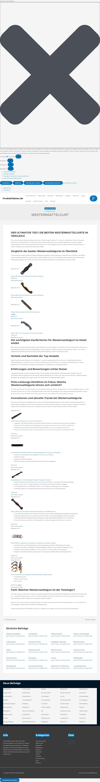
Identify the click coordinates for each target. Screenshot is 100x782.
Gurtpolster (33, 634)
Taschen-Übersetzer (28, 711)
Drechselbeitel (45, 700)
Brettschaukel (78, 642)
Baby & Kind (41, 195)
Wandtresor (63, 689)
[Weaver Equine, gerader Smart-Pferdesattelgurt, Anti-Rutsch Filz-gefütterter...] (26, 304)
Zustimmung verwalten (9, 780)
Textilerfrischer (26, 696)
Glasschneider (83, 711)
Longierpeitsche (79, 666)
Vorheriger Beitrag (9, 619)
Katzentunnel (64, 707)
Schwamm (82, 718)
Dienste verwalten (9, 174)
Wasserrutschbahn (13, 634)
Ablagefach (44, 721)
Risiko (8, 650)
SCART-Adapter (46, 707)
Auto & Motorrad (31, 195)
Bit (42, 711)
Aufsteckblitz (26, 692)
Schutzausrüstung (36, 666)
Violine (53, 658)
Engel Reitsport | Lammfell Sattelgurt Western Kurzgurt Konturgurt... (31, 480)
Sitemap (70, 745)
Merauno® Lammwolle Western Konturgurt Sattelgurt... (27, 276)
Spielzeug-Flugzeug (9, 703)
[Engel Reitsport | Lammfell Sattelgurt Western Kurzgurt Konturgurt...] (17, 474)
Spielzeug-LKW (7, 714)
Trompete (44, 703)
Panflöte (5, 700)
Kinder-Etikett (26, 689)
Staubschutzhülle (65, 692)
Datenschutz (7, 188)
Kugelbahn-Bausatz (58, 642)
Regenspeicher (7, 707)
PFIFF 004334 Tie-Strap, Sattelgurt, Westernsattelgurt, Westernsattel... (31, 574)
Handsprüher (7, 689)
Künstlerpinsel (45, 718)
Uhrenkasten (45, 696)
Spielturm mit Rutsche (60, 666)
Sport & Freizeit (37, 201)
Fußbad (5, 718)
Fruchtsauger (83, 700)
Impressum (7, 190)
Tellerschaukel (56, 634)
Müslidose (25, 703)
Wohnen (52, 201)
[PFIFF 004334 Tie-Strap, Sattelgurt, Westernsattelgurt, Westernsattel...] (17, 567)
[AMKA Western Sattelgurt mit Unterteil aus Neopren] (17, 415)
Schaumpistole (64, 703)
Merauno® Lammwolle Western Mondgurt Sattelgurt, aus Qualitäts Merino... (33, 511)
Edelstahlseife (83, 689)
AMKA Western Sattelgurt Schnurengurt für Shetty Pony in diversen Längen (33, 543)
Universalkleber (27, 700)
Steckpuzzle (45, 714)
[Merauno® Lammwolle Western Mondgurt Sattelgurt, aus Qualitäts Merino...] (26, 325)
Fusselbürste (64, 718)
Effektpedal (77, 658)
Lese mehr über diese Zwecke (13, 178)
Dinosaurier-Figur (65, 711)
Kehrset (81, 707)
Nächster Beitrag (91, 619)
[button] (50, 75)
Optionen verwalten (9, 171)
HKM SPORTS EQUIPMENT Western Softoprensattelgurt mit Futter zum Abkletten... (36, 452)
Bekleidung (59, 195)
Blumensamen (26, 718)
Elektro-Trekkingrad (81, 634)
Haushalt (28, 201)
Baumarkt (51, 195)
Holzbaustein (26, 714)
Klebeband (25, 707)
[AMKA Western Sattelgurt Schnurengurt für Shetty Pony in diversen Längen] (17, 535)
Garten (83, 195)
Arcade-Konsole (35, 642)
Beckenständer (84, 696)
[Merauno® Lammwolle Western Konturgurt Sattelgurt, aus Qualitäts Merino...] (26, 268)
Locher (62, 696)
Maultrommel (56, 650)
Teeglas (43, 689)
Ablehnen (18, 183)
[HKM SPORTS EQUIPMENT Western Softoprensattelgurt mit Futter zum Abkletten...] (17, 445)
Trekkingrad (10, 642)
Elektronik (76, 195)
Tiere (46, 201)
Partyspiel (32, 658)
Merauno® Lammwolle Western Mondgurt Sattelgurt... (27, 333)
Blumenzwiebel (46, 692)
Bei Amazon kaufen (17, 280)
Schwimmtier (11, 658)
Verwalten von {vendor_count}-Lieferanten (16, 176)
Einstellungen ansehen (33, 183)
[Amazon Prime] (13, 314)
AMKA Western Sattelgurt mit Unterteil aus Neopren (26, 421)
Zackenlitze (63, 714)
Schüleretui (82, 692)
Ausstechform (7, 692)
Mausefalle (82, 714)
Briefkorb (82, 721)
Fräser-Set (63, 721)
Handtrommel (78, 650)
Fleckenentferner (8, 721)
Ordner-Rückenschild (28, 721)
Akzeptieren (6, 183)
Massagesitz (6, 711)
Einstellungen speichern (52, 183)
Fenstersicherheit (65, 700)
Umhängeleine (7, 696)
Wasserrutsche (34, 650)
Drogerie (67, 195)
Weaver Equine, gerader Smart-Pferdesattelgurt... (25, 312)
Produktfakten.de (13, 198)
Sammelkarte (83, 703)
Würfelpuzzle (11, 666)
